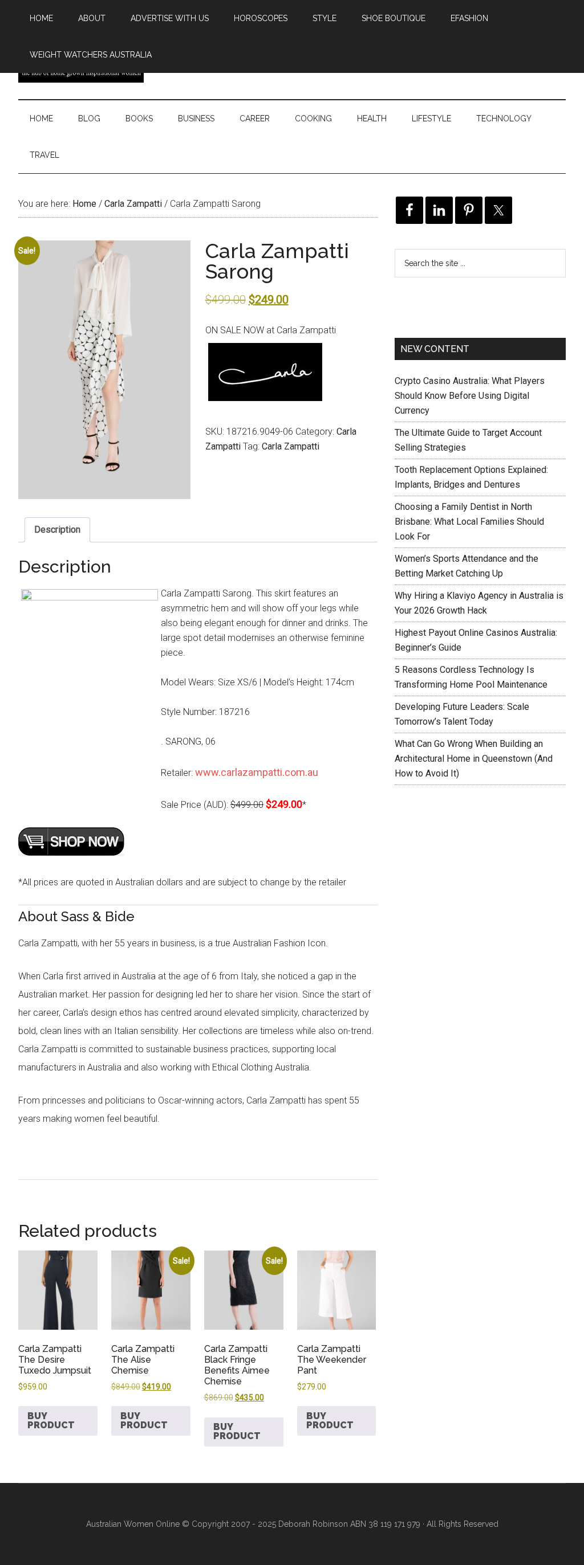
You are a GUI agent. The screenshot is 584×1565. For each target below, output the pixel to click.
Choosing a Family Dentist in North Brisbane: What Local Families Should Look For (469, 521)
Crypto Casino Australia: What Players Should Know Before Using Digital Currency (470, 395)
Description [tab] (57, 529)
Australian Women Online (133, 1524)
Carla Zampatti (133, 203)
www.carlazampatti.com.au (256, 772)
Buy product (51, 1421)
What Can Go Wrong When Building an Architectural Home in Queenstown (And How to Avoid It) (474, 758)
